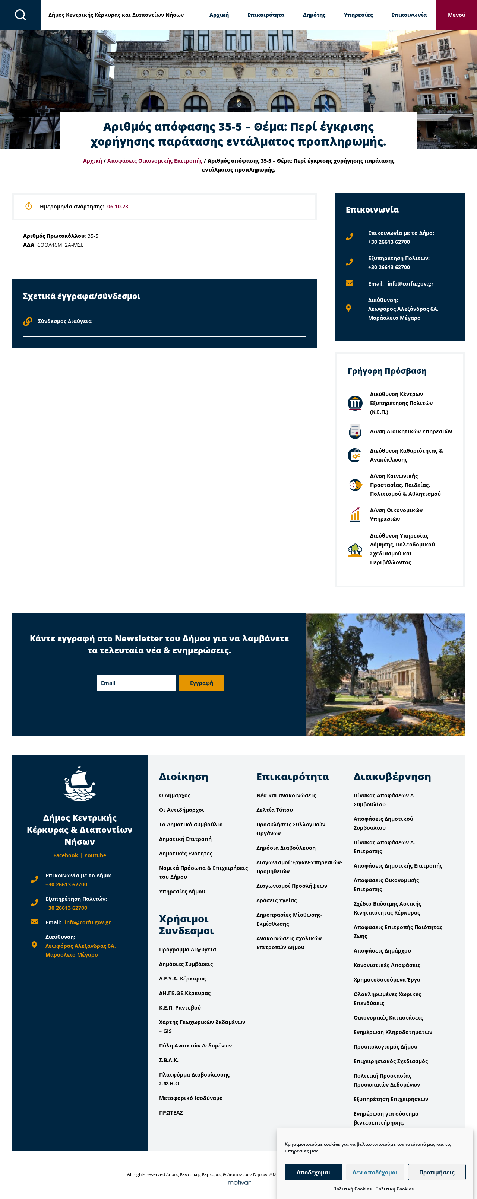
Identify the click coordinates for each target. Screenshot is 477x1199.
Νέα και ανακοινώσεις (286, 795)
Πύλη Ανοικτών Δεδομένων (195, 1045)
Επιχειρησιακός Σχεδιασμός (391, 1061)
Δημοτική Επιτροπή (185, 838)
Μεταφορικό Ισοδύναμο (191, 1097)
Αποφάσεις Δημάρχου (382, 950)
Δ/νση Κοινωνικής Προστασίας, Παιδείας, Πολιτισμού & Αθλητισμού (405, 484)
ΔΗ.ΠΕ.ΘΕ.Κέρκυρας (185, 992)
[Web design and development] (238, 1183)
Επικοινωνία (409, 14)
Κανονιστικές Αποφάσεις (387, 965)
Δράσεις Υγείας (276, 900)
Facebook (65, 855)
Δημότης (314, 14)
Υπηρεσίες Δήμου (182, 891)
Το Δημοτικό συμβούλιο (191, 824)
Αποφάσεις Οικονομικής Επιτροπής (154, 160)
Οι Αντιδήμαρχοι (181, 809)
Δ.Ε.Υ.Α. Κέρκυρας (182, 978)
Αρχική (219, 14)
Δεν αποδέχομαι (375, 1172)
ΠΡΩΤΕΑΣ (171, 1112)
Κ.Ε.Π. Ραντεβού (180, 1007)
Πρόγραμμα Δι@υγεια (187, 949)
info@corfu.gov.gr (410, 283)
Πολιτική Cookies (352, 1189)
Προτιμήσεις (436, 1172)
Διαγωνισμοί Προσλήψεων (291, 885)
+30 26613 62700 (389, 241)
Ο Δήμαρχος (174, 795)
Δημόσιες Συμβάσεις (186, 963)
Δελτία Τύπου (274, 809)
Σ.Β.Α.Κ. (169, 1060)
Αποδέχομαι (314, 1172)
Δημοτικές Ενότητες (185, 853)
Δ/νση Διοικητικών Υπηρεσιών (411, 431)
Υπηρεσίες (358, 14)
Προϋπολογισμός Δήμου (385, 1046)
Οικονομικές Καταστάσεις (388, 1017)
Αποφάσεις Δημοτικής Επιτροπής (398, 865)
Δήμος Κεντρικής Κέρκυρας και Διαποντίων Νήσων (116, 14)
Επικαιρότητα (265, 14)
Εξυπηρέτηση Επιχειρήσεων (391, 1099)
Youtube (95, 855)
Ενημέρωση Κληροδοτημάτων (393, 1032)
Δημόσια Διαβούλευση (286, 847)
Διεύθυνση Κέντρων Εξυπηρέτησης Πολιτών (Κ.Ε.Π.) (401, 402)
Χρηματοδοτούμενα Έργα (387, 979)
